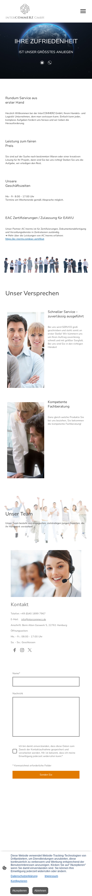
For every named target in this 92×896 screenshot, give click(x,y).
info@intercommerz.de (33, 619)
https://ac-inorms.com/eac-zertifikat (24, 239)
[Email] (42, 63)
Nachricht (18, 693)
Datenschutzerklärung (24, 876)
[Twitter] (30, 650)
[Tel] (50, 63)
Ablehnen (40, 890)
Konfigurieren (19, 881)
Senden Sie (46, 774)
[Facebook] (15, 650)
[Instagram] (22, 650)
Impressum (51, 876)
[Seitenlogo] (24, 11)
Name (16, 673)
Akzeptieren (19, 890)
